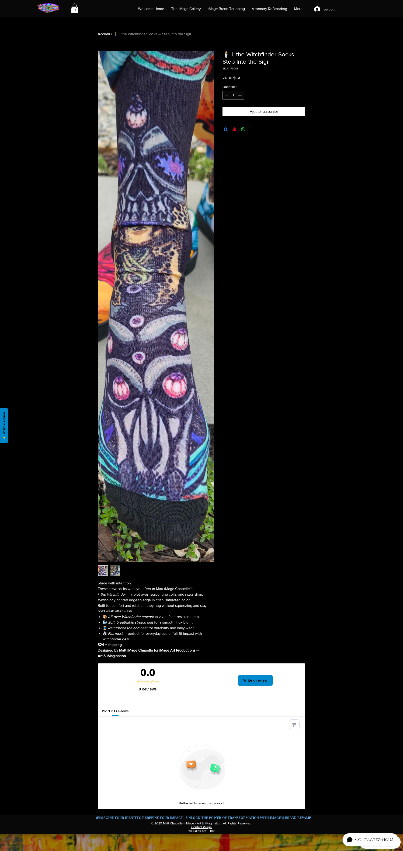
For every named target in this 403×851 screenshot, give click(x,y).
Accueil (104, 34)
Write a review (255, 680)
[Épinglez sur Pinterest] (234, 129)
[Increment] (240, 95)
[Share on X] (252, 129)
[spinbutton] (233, 95)
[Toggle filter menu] (294, 724)
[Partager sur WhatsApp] (243, 129)
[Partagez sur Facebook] (225, 129)
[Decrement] (226, 95)
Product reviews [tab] (115, 711)
